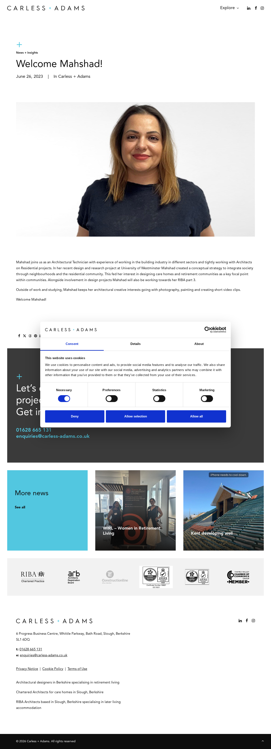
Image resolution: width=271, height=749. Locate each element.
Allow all (196, 416)
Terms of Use (77, 669)
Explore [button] (227, 8)
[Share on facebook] (19, 335)
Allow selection (135, 416)
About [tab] (199, 344)
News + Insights (27, 52)
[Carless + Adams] (45, 8)
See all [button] (20, 507)
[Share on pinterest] (35, 335)
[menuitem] (228, 8)
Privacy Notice (27, 669)
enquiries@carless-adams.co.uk (53, 436)
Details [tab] (135, 344)
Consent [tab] (72, 344)
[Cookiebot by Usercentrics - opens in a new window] (207, 329)
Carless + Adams (74, 77)
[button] (249, 8)
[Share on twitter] (24, 335)
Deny (75, 416)
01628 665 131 (34, 430)
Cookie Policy (52, 669)
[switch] (112, 398)
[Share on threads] (30, 335)
